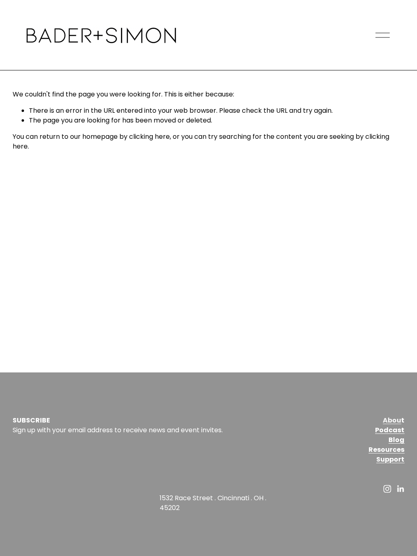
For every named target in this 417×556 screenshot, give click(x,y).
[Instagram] (387, 489)
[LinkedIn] (400, 489)
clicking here (149, 136)
